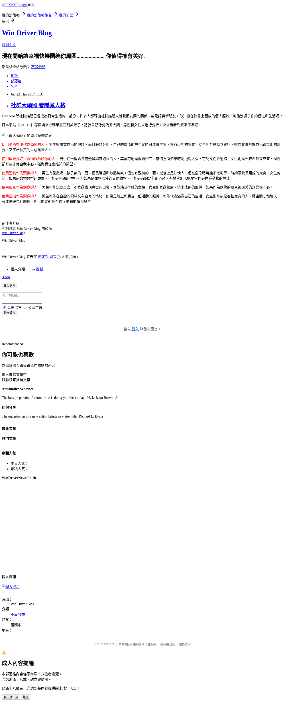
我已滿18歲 (11, 697)
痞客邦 (43, 257)
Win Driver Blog (27, 33)
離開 (25, 697)
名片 (14, 86)
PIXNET (109, 644)
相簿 (14, 76)
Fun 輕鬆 (36, 269)
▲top (6, 277)
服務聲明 (185, 644)
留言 (53, 257)
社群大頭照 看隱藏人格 (38, 105)
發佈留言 (9, 312)
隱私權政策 (167, 644)
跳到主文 (9, 45)
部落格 (16, 81)
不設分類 (38, 67)
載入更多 (9, 285)
